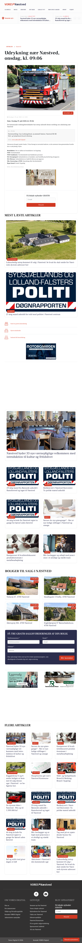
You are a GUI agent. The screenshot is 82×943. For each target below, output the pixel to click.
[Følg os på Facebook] (36, 894)
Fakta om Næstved (36, 914)
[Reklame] (41, 177)
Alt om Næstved (35, 929)
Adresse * (11, 647)
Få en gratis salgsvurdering (39, 923)
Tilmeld (41, 205)
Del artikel (67, 113)
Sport (64, 9)
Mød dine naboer (53, 9)
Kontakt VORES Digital (12, 914)
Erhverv (23, 9)
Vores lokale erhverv (37, 908)
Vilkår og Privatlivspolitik (13, 911)
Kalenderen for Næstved (38, 911)
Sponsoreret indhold (37, 926)
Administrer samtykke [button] (12, 917)
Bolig (15, 9)
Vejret (72, 9)
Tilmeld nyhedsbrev (71, 940)
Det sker (32, 9)
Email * (45, 638)
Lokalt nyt (41, 9)
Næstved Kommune (37, 920)
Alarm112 (8, 9)
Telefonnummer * (14, 638)
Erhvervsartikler (35, 917)
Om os (7, 905)
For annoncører (10, 908)
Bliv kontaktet (67, 658)
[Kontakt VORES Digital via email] (45, 894)
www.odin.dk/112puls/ (18, 140)
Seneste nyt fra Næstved (38, 905)
